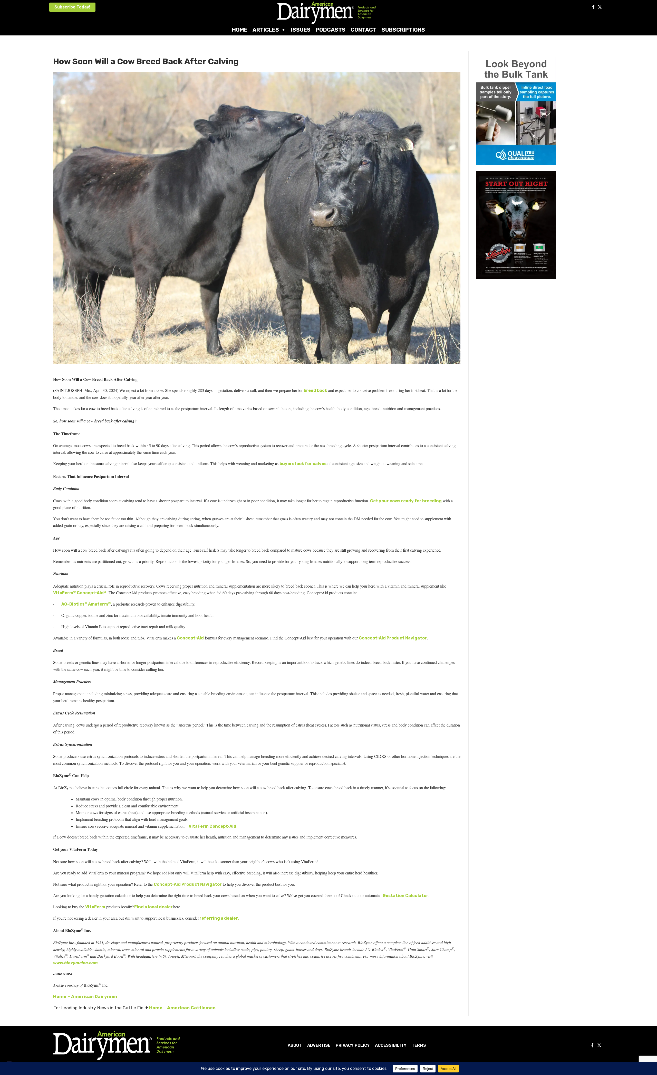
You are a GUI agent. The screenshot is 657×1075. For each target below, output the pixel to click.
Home (239, 29)
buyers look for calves (302, 463)
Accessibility (391, 1045)
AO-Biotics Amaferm (86, 604)
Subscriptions (403, 29)
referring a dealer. (219, 918)
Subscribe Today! (72, 7)
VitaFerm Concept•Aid (80, 592)
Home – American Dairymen (85, 996)
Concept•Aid (190, 638)
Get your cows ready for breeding (406, 500)
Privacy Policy (353, 1045)
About (295, 1045)
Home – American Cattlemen (182, 1007)
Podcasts (330, 29)
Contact (363, 29)
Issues (301, 29)
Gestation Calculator (405, 895)
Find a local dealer (153, 906)
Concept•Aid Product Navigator (393, 638)
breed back (315, 390)
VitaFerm (95, 906)
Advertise (319, 1045)
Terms (419, 1045)
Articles (266, 29)
